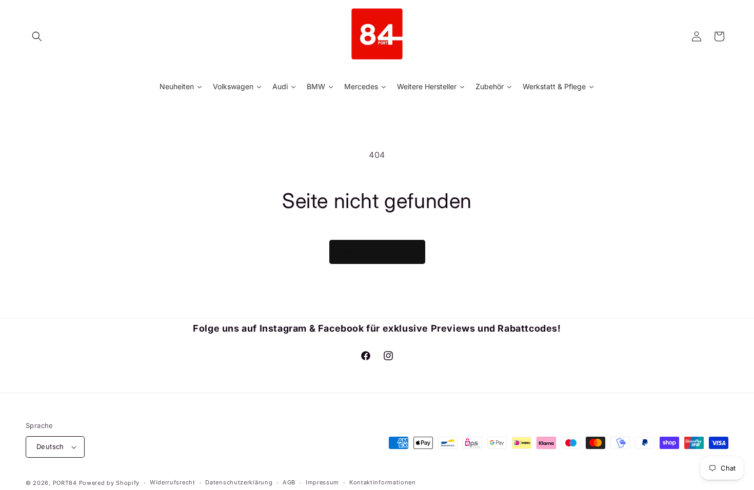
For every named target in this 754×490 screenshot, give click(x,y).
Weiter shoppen (377, 252)
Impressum (322, 482)
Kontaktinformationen (382, 482)
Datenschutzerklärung (238, 482)
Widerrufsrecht (172, 482)
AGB (289, 482)
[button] (37, 36)
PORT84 (65, 482)
